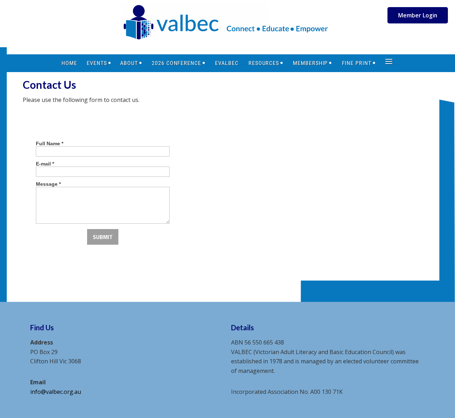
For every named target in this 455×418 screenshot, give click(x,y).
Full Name (49, 143)
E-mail (45, 164)
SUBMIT (103, 237)
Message (48, 184)
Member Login (417, 15)
